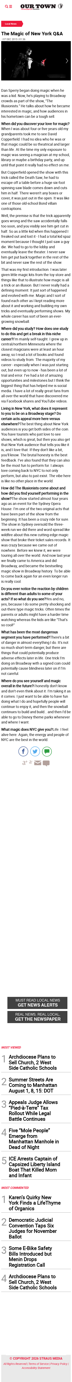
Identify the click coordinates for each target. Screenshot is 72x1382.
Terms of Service (38, 1364)
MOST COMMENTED (15, 1188)
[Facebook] (23, 751)
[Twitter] (35, 751)
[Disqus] (36, 825)
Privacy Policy (58, 1364)
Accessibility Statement (36, 1368)
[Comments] (47, 751)
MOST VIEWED (11, 1047)
